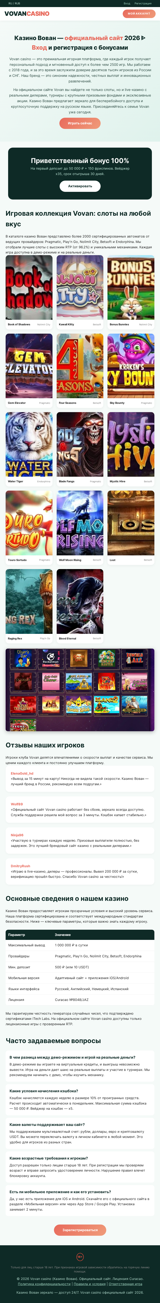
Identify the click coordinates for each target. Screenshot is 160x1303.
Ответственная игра (125, 1284)
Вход (127, 3)
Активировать (80, 186)
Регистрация (143, 3)
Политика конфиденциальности (44, 1284)
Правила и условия (90, 1284)
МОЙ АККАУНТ (139, 13)
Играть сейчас (80, 123)
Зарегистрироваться (80, 1230)
